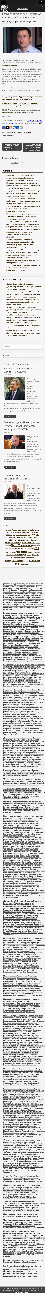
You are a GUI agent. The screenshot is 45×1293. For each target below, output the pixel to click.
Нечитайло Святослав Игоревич (16, 988)
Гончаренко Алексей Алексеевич (16, 718)
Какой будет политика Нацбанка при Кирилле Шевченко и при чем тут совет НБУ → (33, 147)
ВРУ (12, 532)
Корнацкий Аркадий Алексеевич (16, 858)
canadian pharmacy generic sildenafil (20, 292)
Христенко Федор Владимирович (25, 1211)
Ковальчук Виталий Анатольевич (26, 844)
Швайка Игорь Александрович (29, 1233)
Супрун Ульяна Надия (24, 1131)
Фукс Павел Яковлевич (12, 1196)
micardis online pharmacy (16, 307)
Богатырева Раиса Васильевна (15, 642)
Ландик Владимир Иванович (32, 908)
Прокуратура (10, 548)
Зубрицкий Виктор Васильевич (16, 798)
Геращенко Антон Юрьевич (28, 702)
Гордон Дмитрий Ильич (27, 722)
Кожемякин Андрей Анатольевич (17, 846)
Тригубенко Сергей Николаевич (26, 1160)
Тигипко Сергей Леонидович (14, 1147)
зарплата (27, 132)
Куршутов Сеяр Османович (23, 895)
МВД (19, 543)
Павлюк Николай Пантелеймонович (23, 1018)
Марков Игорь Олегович (34, 944)
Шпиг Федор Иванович (12, 1251)
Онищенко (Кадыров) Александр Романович (21, 1005)
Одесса (8, 545)
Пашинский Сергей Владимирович (17, 1030)
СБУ (36, 548)
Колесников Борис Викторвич (26, 850)
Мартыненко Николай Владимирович (19, 946)
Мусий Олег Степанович (27, 972)
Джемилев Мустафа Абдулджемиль (18, 750)
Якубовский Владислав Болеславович (18, 1266)
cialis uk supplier (13, 300)
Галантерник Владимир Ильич (16, 694)
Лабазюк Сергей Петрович (13, 901)
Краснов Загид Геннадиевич (24, 871)
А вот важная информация (14, 583)
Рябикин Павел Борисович (29, 1085)
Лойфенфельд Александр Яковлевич (18, 924)
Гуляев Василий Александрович (30, 732)
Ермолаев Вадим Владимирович (16, 774)
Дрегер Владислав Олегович (14, 761)
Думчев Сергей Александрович (16, 764)
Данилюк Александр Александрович (21, 739)
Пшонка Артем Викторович (14, 1063)
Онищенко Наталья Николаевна (16, 1007)
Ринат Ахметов (26, 548)
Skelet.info (17, 1290)
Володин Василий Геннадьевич (27, 682)
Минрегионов (8, 135)
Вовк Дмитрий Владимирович (22, 680)
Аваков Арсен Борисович (13, 587)
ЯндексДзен (8, 123)
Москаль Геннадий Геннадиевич (16, 968)
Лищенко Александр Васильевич (16, 920)
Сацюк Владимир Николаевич (27, 1094)
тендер (27, 564)
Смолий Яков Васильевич (13, 1117)
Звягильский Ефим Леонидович (28, 791)
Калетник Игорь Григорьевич (15, 816)
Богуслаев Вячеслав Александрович (20, 646)
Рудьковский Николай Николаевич (17, 1081)
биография (20, 554)
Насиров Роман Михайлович (15, 981)
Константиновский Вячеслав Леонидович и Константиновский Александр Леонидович (21, 856)
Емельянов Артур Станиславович (17, 770)
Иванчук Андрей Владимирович (17, 802)
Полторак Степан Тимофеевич (15, 1047)
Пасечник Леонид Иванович (14, 1026)
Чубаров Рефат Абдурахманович (30, 1228)
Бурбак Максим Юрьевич (33, 657)
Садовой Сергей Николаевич (23, 1091)
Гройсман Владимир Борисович (16, 730)
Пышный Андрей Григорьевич (24, 1065)
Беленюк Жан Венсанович (13, 631)
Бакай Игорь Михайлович (22, 615)
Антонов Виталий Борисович (15, 599)
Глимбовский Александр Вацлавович (18, 709)
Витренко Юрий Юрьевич (26, 679)
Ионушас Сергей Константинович (17, 811)
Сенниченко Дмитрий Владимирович (19, 1108)
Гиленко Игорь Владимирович (29, 706)
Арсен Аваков (18, 530)
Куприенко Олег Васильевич (33, 892)
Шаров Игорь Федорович (13, 1232)
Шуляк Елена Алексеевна (13, 1254)
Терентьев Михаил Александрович (28, 1146)
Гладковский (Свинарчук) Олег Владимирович (22, 708)
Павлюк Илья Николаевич (25, 1018)
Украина (21, 551)
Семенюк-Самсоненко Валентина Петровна (20, 1104)
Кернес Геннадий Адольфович (21, 826)
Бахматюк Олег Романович (28, 622)
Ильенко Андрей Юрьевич (13, 807)
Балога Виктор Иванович (31, 617)
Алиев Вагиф (8, 592)
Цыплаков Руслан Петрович (26, 1216)
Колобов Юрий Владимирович (15, 851)
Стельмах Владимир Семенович (27, 1127)
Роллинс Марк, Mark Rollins (26, 1080)
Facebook (38, 120)
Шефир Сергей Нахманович (28, 1240)
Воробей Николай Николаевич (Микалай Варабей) (23, 684)
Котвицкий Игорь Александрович (17, 867)
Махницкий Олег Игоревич (25, 949)
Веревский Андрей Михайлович (16, 674)
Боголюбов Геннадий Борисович (27, 643)
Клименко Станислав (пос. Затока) (22, 835)
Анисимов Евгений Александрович (27, 597)
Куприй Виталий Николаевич (15, 894)
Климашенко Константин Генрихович (27, 832)
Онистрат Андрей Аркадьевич (29, 1003)
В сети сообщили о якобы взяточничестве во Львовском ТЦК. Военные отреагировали (23, 208)
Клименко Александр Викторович (17, 834)
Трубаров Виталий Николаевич (27, 1163)
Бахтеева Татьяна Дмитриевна (15, 624)
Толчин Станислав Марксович (29, 1154)
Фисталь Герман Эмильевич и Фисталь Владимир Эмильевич (20, 1191)
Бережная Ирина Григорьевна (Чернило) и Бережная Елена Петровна (23, 635)
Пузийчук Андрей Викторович (29, 1061)
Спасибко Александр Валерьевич (27, 1122)
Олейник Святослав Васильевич (16, 999)
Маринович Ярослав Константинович (21, 943)
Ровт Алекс (21, 1076)
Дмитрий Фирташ (16, 537)
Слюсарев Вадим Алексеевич (14, 1113)
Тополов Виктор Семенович (14, 1156)
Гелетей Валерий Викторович (26, 699)
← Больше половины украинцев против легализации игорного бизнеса (11, 146)
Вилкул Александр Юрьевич (25, 675)
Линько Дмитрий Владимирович (17, 915)
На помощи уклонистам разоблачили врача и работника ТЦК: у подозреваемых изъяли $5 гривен (23, 185)
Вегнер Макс (20, 672)
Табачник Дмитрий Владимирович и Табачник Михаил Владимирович (23, 1141)
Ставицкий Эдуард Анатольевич (16, 1124)
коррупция (14, 560)
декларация (17, 557)
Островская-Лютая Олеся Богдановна (18, 1010)
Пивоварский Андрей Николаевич (17, 1035)
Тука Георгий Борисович (33, 1167)
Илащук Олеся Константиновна (31, 805)
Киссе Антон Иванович (12, 830)
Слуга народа (10, 552)
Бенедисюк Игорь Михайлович (16, 635)
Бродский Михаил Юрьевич (23, 656)
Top (40, 1288)
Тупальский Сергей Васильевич (16, 1168)
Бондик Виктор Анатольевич (27, 652)
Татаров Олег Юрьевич (23, 1144)
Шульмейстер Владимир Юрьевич (29, 1253)
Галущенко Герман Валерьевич (25, 695)
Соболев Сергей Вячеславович (29, 1119)
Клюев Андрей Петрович (13, 839)
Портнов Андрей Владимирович (27, 1049)
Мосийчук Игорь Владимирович (25, 967)
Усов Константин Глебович (32, 1181)
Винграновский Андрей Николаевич (18, 677)
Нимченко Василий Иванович (29, 992)
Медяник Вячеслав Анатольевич (16, 954)
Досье (27, 537)
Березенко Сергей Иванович (14, 638)
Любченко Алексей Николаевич (24, 933)
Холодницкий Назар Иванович (27, 1205)
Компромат (11, 542)
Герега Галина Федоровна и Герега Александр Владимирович (23, 704)
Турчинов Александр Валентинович (20, 1169)
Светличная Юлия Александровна (17, 1096)
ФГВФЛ (8, 555)
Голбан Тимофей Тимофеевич (25, 713)
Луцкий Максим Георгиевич (15, 931)
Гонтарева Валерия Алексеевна (29, 716)
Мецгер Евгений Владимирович (23, 961)
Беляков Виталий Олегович (28, 633)
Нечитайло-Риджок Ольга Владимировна (21, 989)
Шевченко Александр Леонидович (30, 1237)
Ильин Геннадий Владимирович (24, 809)
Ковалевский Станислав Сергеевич (17, 843)
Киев (33, 540)
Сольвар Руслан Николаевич (14, 1120)
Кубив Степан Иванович (24, 881)
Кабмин (27, 540)
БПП (8, 532)
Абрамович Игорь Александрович (28, 585)
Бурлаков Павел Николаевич (14, 659)
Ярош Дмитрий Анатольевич (21, 1274)
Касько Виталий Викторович (26, 822)
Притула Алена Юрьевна (27, 1054)
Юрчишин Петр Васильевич (25, 1262)
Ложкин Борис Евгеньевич (31, 922)
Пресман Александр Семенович (16, 1051)
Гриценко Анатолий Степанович (25, 729)
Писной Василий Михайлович (15, 1044)
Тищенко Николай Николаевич (15, 1151)
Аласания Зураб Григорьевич (30, 590)
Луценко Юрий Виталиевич (30, 929)
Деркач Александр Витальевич (27, 748)
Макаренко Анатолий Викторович (27, 940)
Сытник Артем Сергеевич (22, 1136)
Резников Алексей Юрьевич (14, 1074)
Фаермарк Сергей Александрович (21, 1186)
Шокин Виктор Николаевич (31, 1249)
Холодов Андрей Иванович (14, 1207)
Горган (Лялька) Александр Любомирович (23, 719)
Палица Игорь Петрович (26, 1021)
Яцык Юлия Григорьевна (27, 1277)
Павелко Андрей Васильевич (15, 1016)
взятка (29, 555)
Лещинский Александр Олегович (30, 913)
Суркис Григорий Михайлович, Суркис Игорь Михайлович (20, 1134)
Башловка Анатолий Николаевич (20, 625)
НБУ (30, 542)
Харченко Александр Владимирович (18, 1202)
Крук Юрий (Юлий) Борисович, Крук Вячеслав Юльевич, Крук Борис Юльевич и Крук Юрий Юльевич (23, 876)
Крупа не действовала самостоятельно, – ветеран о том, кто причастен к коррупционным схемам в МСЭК (23, 231)
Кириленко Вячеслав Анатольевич (28, 829)
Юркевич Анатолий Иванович (16, 1260)
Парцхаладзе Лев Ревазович (28, 1025)
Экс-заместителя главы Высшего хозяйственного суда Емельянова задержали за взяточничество (20, 177)
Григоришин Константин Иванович (18, 725)
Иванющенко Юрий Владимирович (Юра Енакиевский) (22, 803)
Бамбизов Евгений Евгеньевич (15, 619)
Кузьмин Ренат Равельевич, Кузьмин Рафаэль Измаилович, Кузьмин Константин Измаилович (21, 885)
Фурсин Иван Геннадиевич (25, 1198)
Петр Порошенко (21, 545)
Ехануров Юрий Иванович (24, 775)
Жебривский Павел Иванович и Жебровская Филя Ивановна (22, 780)
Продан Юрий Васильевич (13, 1060)
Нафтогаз (36, 543)
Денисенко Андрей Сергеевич (24, 745)
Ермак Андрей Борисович (31, 772)
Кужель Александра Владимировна (22, 882)
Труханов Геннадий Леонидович (20, 1166)
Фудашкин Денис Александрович (27, 1194)
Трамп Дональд (20, 1158)
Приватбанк (36, 545)
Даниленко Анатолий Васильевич (17, 738)
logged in (14, 163)
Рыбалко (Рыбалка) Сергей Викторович (21, 1082)
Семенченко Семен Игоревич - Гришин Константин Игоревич (24, 1102)
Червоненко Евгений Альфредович (28, 1222)
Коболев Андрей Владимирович (27, 841)
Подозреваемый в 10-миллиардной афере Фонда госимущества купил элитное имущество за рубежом (23, 193)
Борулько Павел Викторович (14, 654)
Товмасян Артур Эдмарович (14, 1153)
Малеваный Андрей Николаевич (16, 942)
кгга (32, 557)
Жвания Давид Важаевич (13, 779)
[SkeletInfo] (22, 8)
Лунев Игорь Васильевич (33, 926)
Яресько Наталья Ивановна (25, 1270)
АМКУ (8, 530)
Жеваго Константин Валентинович (23, 782)
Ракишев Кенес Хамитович (22, 1071)
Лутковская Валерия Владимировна (18, 928)
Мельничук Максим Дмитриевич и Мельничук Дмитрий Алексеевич (22, 959)
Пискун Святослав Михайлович (30, 1042)
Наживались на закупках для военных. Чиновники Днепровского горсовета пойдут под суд (22, 216)
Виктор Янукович (23, 532)
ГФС (37, 535)
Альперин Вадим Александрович (28, 592)
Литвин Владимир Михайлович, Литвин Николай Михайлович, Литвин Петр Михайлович (20, 917)
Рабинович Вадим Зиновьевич (16, 1069)
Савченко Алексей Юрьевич (14, 1089)
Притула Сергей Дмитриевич (15, 1056)
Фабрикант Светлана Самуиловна (17, 1185)
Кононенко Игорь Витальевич (31, 853)
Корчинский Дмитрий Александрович (27, 862)
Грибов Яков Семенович (31, 723)
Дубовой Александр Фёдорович (30, 763)
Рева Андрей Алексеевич (33, 1073)
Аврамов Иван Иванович (25, 588)
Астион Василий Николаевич (22, 606)
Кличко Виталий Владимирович (28, 837)
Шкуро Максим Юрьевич (24, 1247)
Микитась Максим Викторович (16, 963)
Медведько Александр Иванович (30, 953)
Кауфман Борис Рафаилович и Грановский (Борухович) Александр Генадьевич (20, 824)
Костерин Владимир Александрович (18, 864)
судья (22, 564)
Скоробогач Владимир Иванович (27, 1112)
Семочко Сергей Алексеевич (26, 1106)
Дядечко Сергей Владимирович (25, 766)
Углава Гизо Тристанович (14, 1176)
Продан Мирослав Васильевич (26, 1058)
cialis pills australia (14, 284)
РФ (16, 549)
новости (34, 560)
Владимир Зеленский (20, 535)
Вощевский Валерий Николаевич (16, 686)
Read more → (10, 416)
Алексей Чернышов (14, 132)
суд (17, 563)
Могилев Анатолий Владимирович (20, 964)
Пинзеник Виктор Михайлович (24, 1039)
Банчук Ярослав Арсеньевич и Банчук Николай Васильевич (22, 619)
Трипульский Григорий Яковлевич (17, 1161)
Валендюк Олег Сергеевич (25, 668)
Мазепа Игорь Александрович (15, 939)
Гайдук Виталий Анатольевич (26, 692)
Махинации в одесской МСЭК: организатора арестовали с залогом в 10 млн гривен (22, 260)
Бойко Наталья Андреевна (23, 649)
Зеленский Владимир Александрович (18, 792)
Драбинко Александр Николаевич (27, 759)
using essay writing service (16, 330)
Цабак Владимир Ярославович (15, 1214)
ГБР (29, 535)
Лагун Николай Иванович (27, 906)
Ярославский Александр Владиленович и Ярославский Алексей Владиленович (20, 1272)
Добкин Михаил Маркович (21, 756)
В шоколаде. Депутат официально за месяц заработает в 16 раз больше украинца (23, 286)
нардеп (25, 561)
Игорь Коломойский (23, 538)
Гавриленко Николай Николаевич (17, 690)
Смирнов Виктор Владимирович (30, 1115)
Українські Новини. (9, 65)
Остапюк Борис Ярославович (24, 1008)
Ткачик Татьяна (35, 1151)
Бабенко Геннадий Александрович (17, 613)
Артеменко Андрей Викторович (27, 601)
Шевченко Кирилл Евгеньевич (15, 1239)
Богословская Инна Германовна (16, 645)
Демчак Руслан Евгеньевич (23, 741)
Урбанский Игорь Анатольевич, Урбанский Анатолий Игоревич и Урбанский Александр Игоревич (21, 1179)
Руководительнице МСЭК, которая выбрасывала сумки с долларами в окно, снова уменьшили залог (23, 201)
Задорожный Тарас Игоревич (15, 789)
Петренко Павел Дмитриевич (26, 1033)
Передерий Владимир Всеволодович (22, 1031)
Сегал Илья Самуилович (27, 1099)
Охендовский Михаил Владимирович (19, 1012)
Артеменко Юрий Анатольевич (16, 602)
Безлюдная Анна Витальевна (28, 627)
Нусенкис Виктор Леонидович (29, 995)
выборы (35, 555)
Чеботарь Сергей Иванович (14, 1220)
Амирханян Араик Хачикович (15, 594)
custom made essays (13, 323)
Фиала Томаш (28, 1187)
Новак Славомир (10, 994)
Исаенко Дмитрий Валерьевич (21, 811)
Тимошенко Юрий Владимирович (30, 1149)
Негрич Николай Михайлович (27, 983)
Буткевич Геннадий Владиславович (29, 661)
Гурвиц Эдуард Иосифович (14, 734)
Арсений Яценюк (31, 530)
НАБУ (25, 542)
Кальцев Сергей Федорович (24, 818)
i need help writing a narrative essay (20, 315)
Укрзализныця (34, 552)
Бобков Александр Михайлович (26, 640)
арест (13, 555)
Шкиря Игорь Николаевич (25, 1244)
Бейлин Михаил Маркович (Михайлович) (20, 629)
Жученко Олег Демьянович (28, 785)
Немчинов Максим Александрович (17, 985)
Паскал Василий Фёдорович (23, 1028)
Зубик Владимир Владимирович (27, 796)
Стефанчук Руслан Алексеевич (16, 1129)
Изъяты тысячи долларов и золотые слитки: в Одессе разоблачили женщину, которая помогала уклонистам (23, 224)
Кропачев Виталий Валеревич (24, 874)
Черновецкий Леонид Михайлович (17, 1224)
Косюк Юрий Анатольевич (32, 865)
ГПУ (33, 534)
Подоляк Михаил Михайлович (32, 1046)
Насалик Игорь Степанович (28, 980)
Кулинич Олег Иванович (25, 890)
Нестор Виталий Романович (31, 987)
